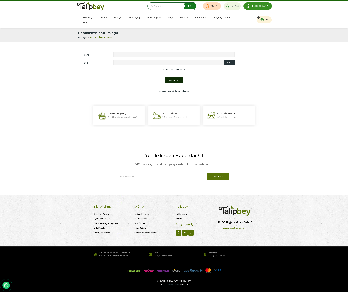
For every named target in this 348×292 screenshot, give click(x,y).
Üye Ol (214, 6)
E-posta (85, 54)
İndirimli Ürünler (142, 214)
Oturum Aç (174, 80)
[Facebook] (178, 233)
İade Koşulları (100, 228)
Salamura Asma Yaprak (146, 232)
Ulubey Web (173, 284)
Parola (85, 63)
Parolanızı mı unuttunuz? (174, 69)
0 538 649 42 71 (260, 6)
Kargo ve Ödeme (102, 214)
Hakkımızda (181, 214)
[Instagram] (185, 233)
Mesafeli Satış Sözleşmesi (106, 223)
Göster (229, 62)
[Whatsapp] (191, 233)
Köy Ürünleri (140, 223)
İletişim (179, 218)
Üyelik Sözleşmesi (102, 218)
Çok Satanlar (141, 218)
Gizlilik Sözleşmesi (102, 232)
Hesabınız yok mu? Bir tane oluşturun (174, 91)
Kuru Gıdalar (140, 228)
